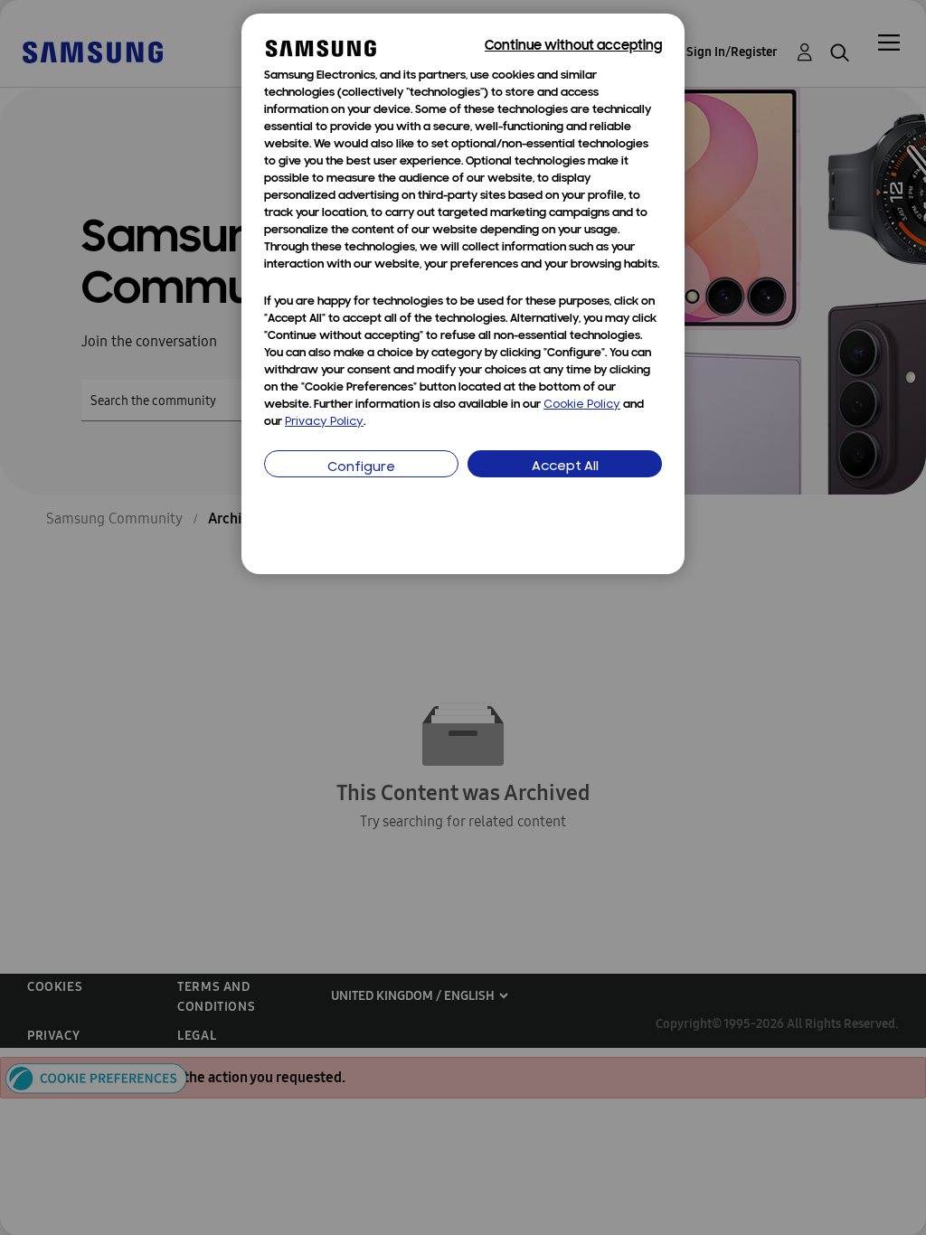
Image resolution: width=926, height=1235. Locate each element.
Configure (361, 468)
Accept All (565, 467)
